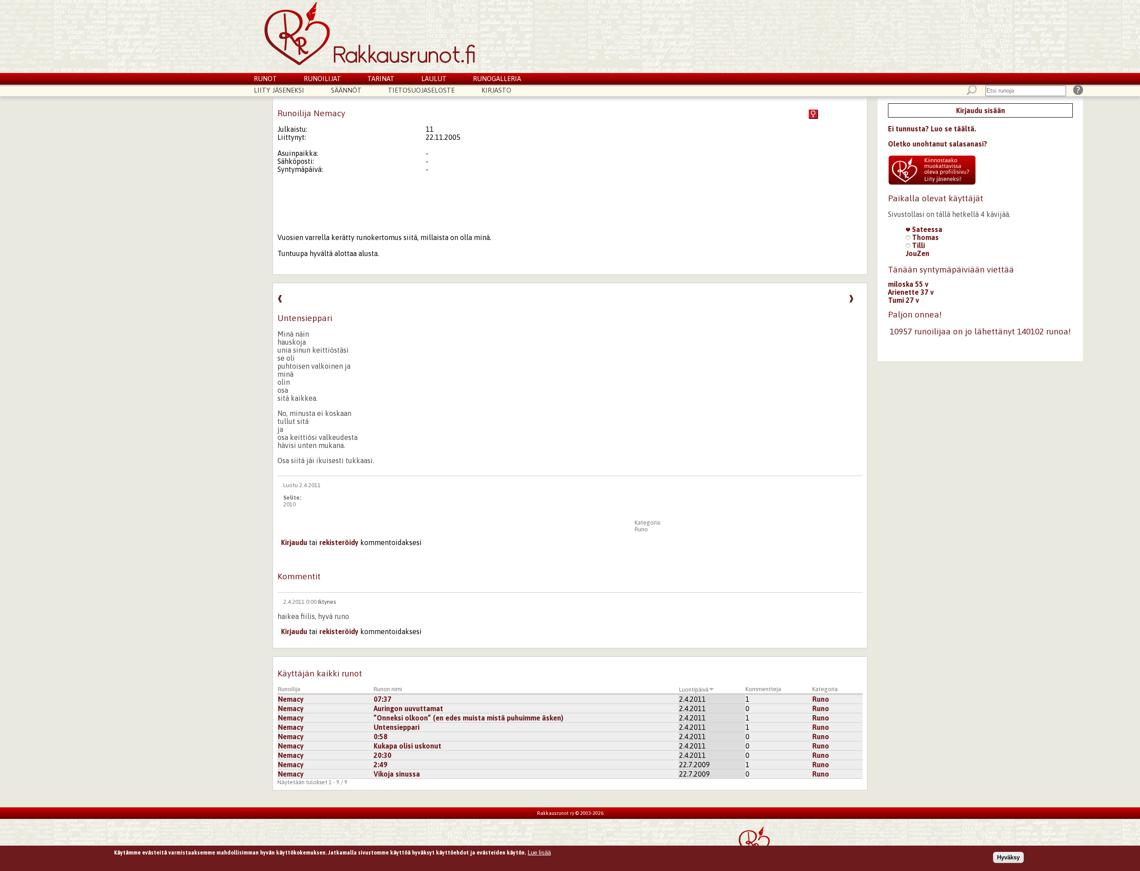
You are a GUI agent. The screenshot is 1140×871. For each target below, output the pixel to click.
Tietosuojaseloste (421, 90)
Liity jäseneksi (279, 90)
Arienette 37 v (911, 292)
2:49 (380, 765)
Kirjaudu (294, 542)
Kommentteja (763, 689)
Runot (265, 78)
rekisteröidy (338, 542)
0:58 (380, 737)
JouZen (917, 253)
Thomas (924, 237)
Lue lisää (539, 852)
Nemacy (291, 699)
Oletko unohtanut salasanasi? (937, 144)
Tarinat (381, 78)
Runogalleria (497, 78)
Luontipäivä (693, 689)
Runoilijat (322, 78)
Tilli (917, 245)
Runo (641, 529)
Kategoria (825, 689)
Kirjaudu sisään (980, 110)
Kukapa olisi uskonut (407, 746)
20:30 (382, 755)
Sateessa (926, 229)
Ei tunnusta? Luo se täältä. (932, 129)
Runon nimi (388, 689)
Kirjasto (496, 90)
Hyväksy (1008, 857)
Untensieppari (396, 727)
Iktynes (327, 601)
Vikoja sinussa (397, 774)
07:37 (382, 699)
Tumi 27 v (903, 300)
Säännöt (346, 90)
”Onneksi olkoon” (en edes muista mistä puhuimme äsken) (468, 718)
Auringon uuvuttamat (408, 708)
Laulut (434, 78)
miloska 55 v (908, 284)
